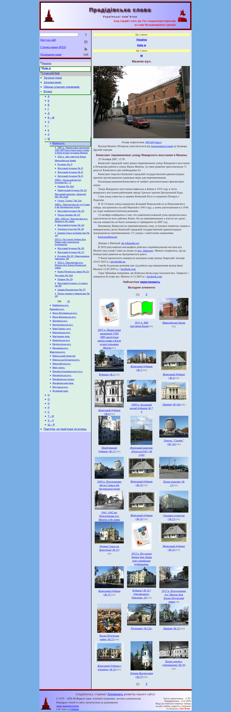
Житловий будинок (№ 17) (70, 252)
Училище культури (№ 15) (70, 229)
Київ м (46, 68)
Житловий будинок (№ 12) (70, 211)
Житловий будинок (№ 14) (70, 225)
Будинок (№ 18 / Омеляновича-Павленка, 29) (141, 594)
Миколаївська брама (65, 160)
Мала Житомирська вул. (65, 313)
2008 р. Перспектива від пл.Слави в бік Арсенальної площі (72, 205)
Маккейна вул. (57, 309)
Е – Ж (51, 117)
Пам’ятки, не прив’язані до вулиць (65, 429)
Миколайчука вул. (61, 363)
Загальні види (52, 82)
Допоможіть (115, 694)
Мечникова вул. (60, 348)
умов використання (67, 706)
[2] (68, 301)
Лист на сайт (48, 40)
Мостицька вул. (60, 387)
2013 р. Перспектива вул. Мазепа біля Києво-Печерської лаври (70, 265)
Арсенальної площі (162, 146)
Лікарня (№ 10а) (65, 186)
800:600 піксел (153, 142)
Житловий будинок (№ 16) (70, 248)
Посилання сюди (50, 54)
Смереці (75, 709)
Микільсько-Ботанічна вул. (66, 360)
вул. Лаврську (146, 250)
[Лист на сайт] (86, 42)
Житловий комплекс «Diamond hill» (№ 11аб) (141, 451)
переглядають (150, 282)
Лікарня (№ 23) (65, 279)
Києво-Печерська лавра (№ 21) (73, 271)
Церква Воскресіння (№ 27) (71, 289)
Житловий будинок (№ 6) (70, 176)
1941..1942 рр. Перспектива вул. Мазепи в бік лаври (71, 220)
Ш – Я (51, 424)
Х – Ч (51, 420)
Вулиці (48, 91)
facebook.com (128, 269)
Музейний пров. (60, 391)
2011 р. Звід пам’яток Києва (71, 156)
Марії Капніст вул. (61, 328)
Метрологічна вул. (61, 344)
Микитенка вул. (58, 352)
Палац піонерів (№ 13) (68, 215)
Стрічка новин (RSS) (53, 47)
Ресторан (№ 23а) (64, 275)
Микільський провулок (63, 356)
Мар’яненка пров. (61, 336)
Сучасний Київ (51, 73)
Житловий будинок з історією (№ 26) (109, 667)
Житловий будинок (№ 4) (70, 172)
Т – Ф (51, 416)
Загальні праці (53, 77)
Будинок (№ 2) (64, 164)
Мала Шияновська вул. (64, 317)
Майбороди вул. (60, 305)
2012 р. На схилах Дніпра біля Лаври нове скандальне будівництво (70, 242)
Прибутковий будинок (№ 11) (72, 190)
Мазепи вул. (58, 143)
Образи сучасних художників (61, 86)
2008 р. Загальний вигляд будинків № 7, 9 (68, 181)
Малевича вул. (60, 321)
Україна (46, 63)
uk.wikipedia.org (130, 243)
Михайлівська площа (63, 379)
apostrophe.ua (117, 261)
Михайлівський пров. (63, 383)
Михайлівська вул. (62, 375)
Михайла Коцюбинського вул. (67, 371)
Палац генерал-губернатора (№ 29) (174, 663)
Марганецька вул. (61, 332)
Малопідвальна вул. (62, 324)
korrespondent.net (107, 237)
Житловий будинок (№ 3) (70, 168)
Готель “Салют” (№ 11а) (69, 200)
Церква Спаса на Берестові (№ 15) (109, 548)
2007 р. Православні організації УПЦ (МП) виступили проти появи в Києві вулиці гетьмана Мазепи (72, 150)
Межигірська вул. (61, 340)
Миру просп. (58, 367)
